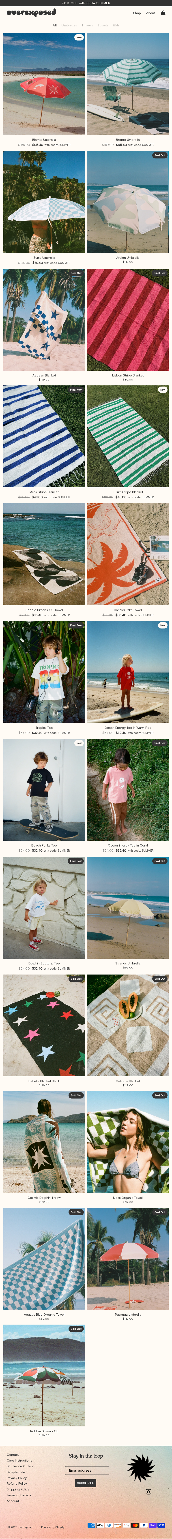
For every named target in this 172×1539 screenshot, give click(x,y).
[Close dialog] (162, 1487)
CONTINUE (131, 1522)
